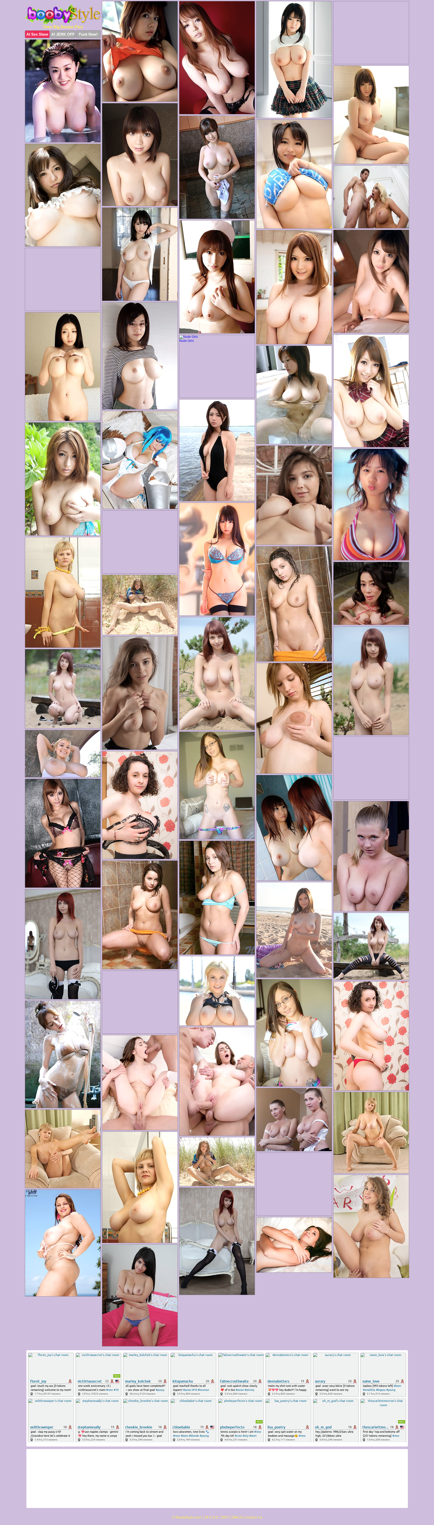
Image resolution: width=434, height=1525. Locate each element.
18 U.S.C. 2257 (216, 1517)
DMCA (237, 1517)
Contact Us (253, 1517)
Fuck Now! (88, 34)
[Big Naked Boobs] (63, 14)
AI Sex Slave (37, 34)
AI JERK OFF (63, 34)
